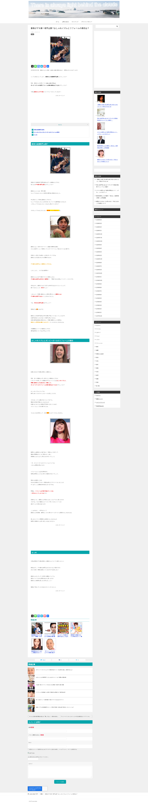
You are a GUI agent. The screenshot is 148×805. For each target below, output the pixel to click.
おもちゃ (98, 325)
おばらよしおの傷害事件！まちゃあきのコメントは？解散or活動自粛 (51, 677)
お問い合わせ (65, 21)
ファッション (99, 343)
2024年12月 (99, 259)
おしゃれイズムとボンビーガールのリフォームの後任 (47, 132)
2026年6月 (99, 219)
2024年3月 (99, 269)
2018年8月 (99, 287)
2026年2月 (99, 227)
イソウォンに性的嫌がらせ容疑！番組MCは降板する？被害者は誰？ (51, 692)
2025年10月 (99, 241)
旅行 (97, 364)
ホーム (57, 21)
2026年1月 (99, 230)
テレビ (97, 336)
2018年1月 (98, 312)
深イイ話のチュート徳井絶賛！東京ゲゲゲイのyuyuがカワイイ (50, 699)
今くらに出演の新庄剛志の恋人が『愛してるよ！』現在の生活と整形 (44, 716)
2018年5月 (99, 298)
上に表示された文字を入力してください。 (38, 757)
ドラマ (97, 339)
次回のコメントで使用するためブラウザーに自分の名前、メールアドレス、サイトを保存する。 (53, 749)
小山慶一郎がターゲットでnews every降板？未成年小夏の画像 (50, 684)
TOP (34, 794)
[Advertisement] (60, 107)
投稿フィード (99, 398)
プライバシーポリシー (86, 21)
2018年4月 (99, 301)
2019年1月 (98, 276)
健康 (97, 350)
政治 (97, 357)
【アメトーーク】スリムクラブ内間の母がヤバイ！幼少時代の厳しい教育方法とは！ (54, 669)
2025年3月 (99, 255)
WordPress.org (100, 406)
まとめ (35, 134)
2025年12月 (99, 234)
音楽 (97, 382)
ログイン (98, 395)
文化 (97, 361)
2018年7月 (99, 291)
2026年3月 (99, 223)
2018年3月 (99, 305)
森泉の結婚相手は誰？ (39, 129)
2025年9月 (99, 244)
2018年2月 (99, 308)
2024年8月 (99, 262)
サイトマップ (75, 21)
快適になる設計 (100, 353)
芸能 (32, 34)
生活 (97, 371)
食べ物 (97, 385)
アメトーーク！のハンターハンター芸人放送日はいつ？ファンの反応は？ (76, 716)
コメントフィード (100, 402)
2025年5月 (99, 251)
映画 (97, 368)
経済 (97, 375)
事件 (97, 346)
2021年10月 (99, 273)
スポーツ (98, 332)
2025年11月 (99, 237)
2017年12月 (99, 316)
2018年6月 (99, 294)
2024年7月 (99, 266)
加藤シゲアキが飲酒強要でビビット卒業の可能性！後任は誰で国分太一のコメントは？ (55, 707)
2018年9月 (99, 284)
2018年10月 (99, 280)
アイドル (98, 329)
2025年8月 (99, 248)
